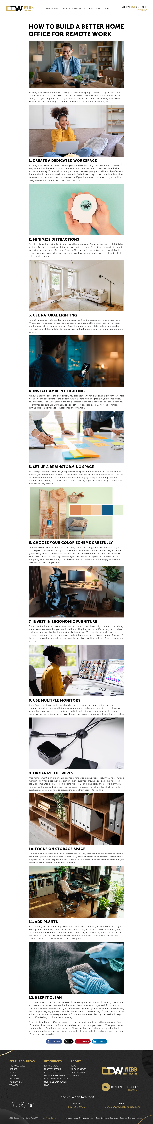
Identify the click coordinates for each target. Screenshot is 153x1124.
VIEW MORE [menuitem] (14, 1085)
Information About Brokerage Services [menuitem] (79, 1118)
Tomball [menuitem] (13, 1075)
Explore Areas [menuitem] (80, 8)
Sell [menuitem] (70, 8)
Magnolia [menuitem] (14, 1079)
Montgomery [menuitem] (16, 1082)
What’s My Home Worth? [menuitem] (56, 1079)
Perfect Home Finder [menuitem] (54, 1075)
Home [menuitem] (73, 1066)
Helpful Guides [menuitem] (51, 1072)
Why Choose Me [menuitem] (78, 1069)
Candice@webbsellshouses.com (122, 1107)
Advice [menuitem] (91, 8)
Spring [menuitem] (12, 1072)
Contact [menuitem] (106, 8)
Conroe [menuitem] (13, 1069)
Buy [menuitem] (64, 8)
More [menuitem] (98, 8)
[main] (76, 525)
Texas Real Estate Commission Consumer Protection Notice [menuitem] (119, 1118)
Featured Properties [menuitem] (51, 8)
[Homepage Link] (20, 8)
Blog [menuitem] (46, 1085)
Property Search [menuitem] (52, 1069)
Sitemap (53, 1118)
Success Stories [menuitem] (78, 1072)
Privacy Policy (45, 1118)
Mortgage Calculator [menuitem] (55, 1082)
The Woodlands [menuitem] (17, 1066)
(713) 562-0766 (76, 1107)
